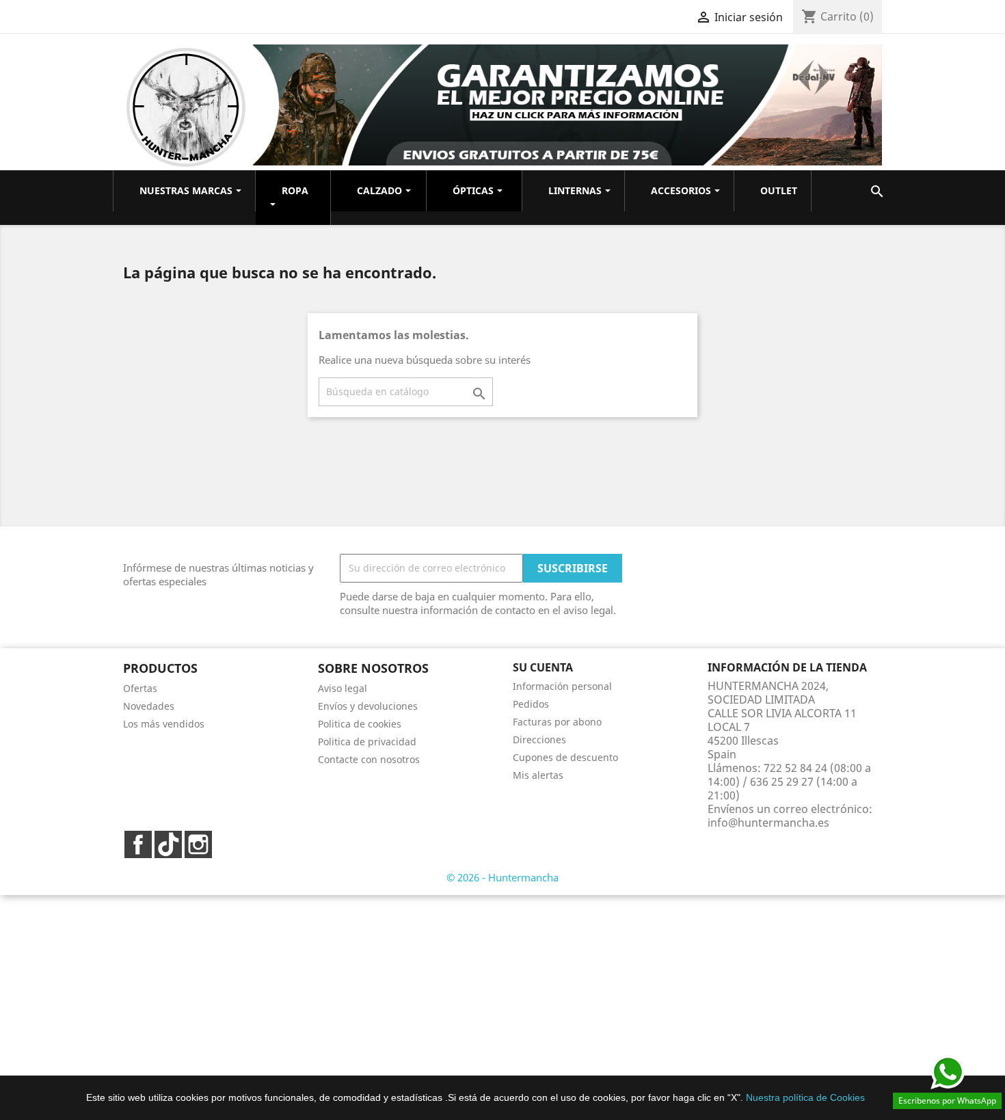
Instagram (198, 844)
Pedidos (531, 703)
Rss (168, 844)
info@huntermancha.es (768, 822)
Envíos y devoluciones (368, 705)
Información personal (562, 686)
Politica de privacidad (367, 741)
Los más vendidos (163, 723)
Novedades (148, 705)
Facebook (138, 844)
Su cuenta (543, 667)
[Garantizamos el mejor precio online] (567, 103)
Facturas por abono (557, 721)
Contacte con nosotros (369, 759)
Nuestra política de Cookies (805, 1097)
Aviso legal (342, 688)
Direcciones (539, 739)
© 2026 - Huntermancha (502, 877)
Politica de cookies (359, 723)
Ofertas (140, 688)
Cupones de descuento (565, 757)
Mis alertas (538, 775)
